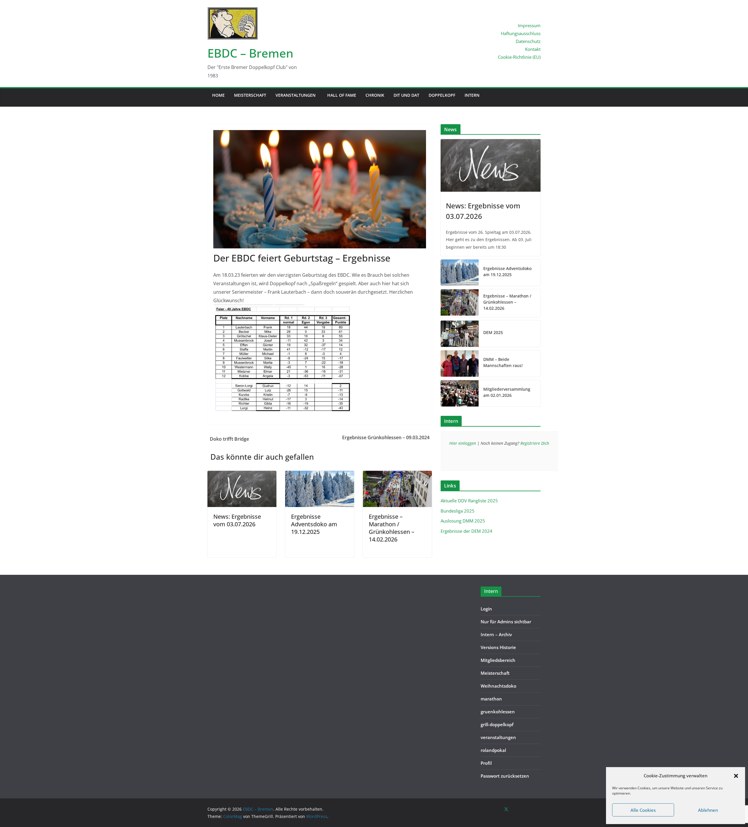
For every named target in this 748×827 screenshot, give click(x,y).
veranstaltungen (296, 95)
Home (218, 95)
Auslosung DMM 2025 (463, 521)
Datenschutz (528, 41)
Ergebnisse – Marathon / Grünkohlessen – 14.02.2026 (391, 528)
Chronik (375, 95)
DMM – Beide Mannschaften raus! (503, 362)
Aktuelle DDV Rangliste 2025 (469, 501)
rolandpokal (493, 750)
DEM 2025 (493, 332)
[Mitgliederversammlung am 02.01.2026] (460, 393)
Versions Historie (498, 647)
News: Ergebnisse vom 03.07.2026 (237, 520)
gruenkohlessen (498, 711)
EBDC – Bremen (250, 53)
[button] (736, 776)
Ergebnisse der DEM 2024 (466, 531)
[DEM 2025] (460, 334)
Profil (486, 763)
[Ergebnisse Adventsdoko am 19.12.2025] (319, 475)
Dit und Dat (406, 95)
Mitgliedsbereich (498, 660)
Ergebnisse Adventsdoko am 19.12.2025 (314, 524)
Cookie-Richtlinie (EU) (519, 57)
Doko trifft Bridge (229, 439)
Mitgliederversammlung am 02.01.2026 (506, 392)
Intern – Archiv (496, 634)
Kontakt (533, 49)
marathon (491, 699)
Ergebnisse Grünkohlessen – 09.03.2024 (386, 437)
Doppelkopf (442, 95)
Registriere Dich (534, 443)
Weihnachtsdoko (498, 686)
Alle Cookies (643, 810)
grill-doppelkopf (497, 724)
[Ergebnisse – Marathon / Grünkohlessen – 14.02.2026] (397, 475)
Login (486, 609)
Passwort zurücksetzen (505, 776)
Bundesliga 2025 (458, 511)
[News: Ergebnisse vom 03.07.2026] (241, 475)
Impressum (529, 25)
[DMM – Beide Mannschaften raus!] (460, 363)
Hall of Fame (341, 95)
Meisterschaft (250, 95)
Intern (472, 95)
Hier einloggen (462, 443)
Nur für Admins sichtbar (506, 621)
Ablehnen (708, 810)
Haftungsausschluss (521, 33)
